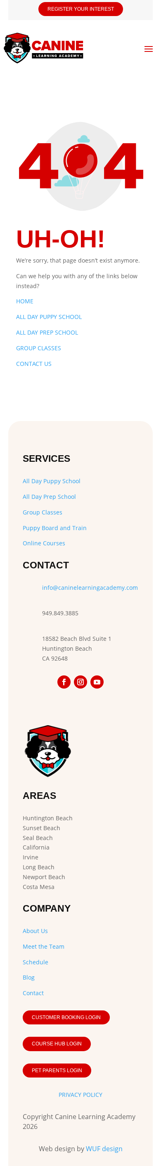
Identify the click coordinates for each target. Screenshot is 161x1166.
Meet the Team (43, 946)
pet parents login (57, 1070)
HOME (24, 301)
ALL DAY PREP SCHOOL (47, 332)
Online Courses (44, 543)
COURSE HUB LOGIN (57, 1044)
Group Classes (42, 512)
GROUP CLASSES (38, 348)
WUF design (104, 1148)
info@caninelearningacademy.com (90, 587)
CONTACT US (34, 364)
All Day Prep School (49, 496)
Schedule (35, 962)
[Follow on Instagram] (80, 682)
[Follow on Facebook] (64, 682)
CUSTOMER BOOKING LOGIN (66, 1017)
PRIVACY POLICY (80, 1095)
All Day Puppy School (51, 481)
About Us (35, 931)
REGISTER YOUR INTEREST (80, 9)
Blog (29, 977)
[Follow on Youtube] (97, 682)
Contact (33, 993)
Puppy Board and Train (55, 528)
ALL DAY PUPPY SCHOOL (49, 317)
